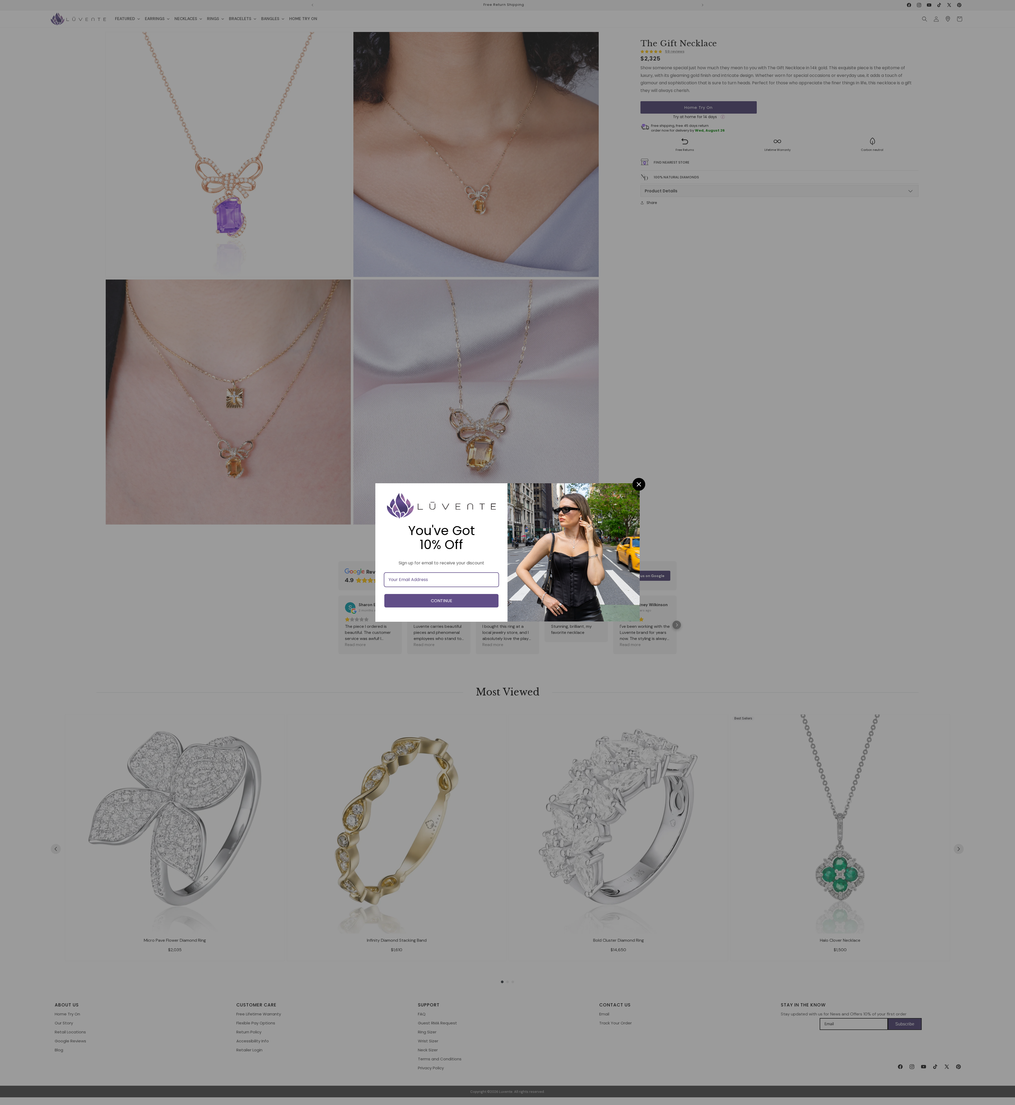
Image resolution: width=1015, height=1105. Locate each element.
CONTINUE (441, 601)
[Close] (639, 484)
